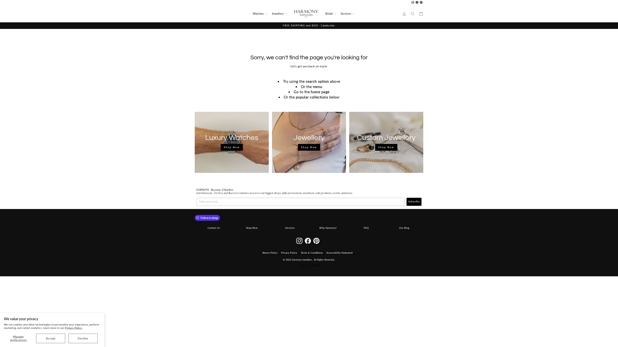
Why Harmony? (328, 227)
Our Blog (404, 227)
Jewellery (278, 13)
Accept (50, 338)
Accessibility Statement (339, 252)
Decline (83, 338)
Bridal (329, 13)
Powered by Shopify (309, 265)
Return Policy (270, 252)
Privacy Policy (289, 252)
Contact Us (214, 227)
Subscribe (414, 201)
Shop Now (252, 227)
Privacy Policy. (73, 327)
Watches (258, 13)
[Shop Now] (232, 142)
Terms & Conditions (312, 252)
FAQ (366, 227)
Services (346, 13)
